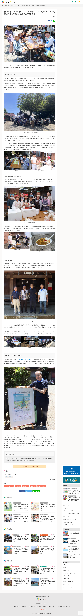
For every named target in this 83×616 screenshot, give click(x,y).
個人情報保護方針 (66, 606)
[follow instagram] (45, 610)
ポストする (29, 491)
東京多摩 (66, 584)
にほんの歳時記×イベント (70, 519)
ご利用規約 (59, 606)
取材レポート (25, 486)
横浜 (65, 564)
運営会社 (44, 606)
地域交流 (33, 486)
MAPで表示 (8, 477)
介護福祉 (18, 486)
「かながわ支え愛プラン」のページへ (29, 466)
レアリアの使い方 (24, 606)
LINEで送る (37, 491)
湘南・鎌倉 (66, 576)
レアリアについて (16, 606)
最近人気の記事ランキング (70, 522)
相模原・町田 (67, 570)
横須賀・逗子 (67, 578)
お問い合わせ (38, 606)
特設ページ (67, 508)
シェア (22, 491)
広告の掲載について (52, 606)
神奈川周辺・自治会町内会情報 (71, 513)
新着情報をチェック (68, 505)
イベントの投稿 (32, 606)
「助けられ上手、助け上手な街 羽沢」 (24, 359)
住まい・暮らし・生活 (10, 486)
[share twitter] (51, 20)
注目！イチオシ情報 (68, 511)
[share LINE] (54, 20)
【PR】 (44, 486)
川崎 (65, 567)
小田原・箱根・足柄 (68, 581)
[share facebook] (49, 20)
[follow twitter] (43, 610)
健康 (39, 486)
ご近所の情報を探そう (69, 525)
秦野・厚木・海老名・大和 (70, 573)
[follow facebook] (41, 610)
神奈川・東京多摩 (68, 587)
